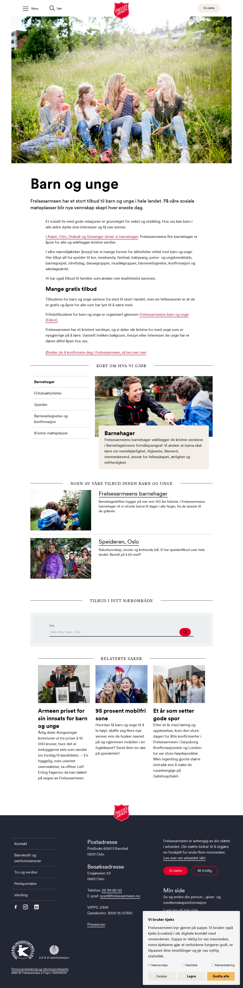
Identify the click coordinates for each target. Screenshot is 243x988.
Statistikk (191, 965)
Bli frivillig (205, 871)
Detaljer (161, 976)
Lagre (191, 976)
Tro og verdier (26, 872)
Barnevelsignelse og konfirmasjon (51, 419)
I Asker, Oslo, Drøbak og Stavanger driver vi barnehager (92, 236)
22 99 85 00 (112, 890)
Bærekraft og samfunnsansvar (27, 858)
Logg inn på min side (180, 910)
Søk (51, 625)
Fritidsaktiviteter (48, 393)
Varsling (21, 895)
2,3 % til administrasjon (54, 957)
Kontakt (20, 843)
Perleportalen (25, 883)
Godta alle (221, 976)
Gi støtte (175, 871)
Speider (40, 404)
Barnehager (44, 381)
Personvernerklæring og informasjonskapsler (40, 969)
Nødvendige (159, 965)
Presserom (96, 924)
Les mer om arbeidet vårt (184, 857)
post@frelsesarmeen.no (120, 895)
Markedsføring (225, 965)
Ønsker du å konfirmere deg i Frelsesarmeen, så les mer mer (96, 352)
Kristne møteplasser (51, 433)
